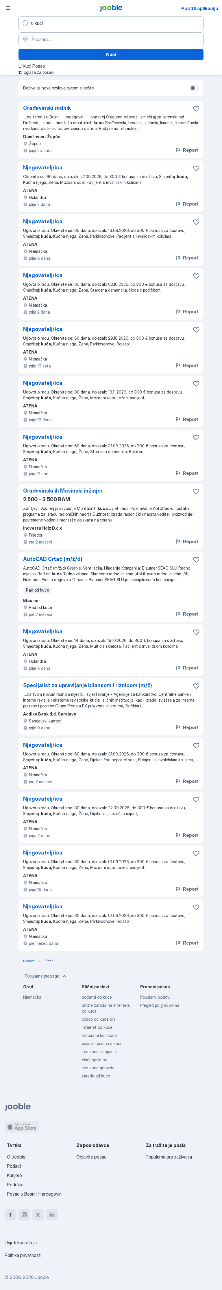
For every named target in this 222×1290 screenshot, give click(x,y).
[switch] (194, 88)
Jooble (42, 1277)
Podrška (15, 1184)
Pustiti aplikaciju (199, 8)
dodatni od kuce (97, 997)
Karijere (14, 1175)
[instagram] (24, 1215)
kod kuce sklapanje (99, 1051)
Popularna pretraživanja (169, 1157)
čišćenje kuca (94, 1059)
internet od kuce (97, 1027)
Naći (111, 54)
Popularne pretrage (42, 976)
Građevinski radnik (47, 108)
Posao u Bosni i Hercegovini (34, 1194)
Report (191, 150)
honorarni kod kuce (99, 1035)
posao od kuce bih (98, 1019)
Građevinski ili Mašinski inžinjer (63, 491)
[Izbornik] (8, 8)
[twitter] (38, 1215)
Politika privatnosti (23, 1255)
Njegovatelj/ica (42, 167)
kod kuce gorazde (98, 1067)
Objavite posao (91, 1157)
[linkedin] (52, 1215)
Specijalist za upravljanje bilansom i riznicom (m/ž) (87, 685)
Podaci (14, 1166)
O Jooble (16, 1157)
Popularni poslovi (155, 997)
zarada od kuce (96, 1075)
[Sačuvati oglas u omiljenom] (196, 109)
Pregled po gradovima (159, 1005)
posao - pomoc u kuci (101, 1043)
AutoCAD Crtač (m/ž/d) (52, 559)
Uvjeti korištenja (21, 1242)
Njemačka (32, 997)
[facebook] (10, 1215)
